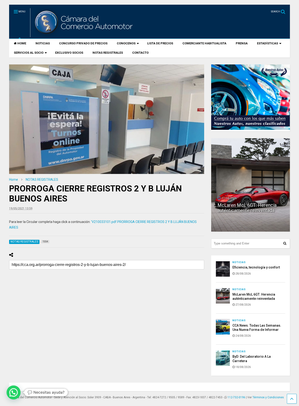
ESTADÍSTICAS (267, 43)
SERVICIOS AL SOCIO (28, 52)
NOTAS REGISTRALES (108, 52)
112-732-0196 (236, 397)
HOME (21, 43)
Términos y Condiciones (268, 397)
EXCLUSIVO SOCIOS (69, 52)
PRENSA (242, 43)
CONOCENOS (126, 43)
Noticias (239, 262)
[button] (14, 392)
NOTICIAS (43, 43)
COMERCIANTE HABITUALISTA (204, 43)
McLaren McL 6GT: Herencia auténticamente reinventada (247, 208)
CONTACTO (140, 52)
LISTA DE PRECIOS (160, 43)
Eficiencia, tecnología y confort (256, 267)
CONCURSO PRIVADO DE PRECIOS (83, 43)
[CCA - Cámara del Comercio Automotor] (83, 35)
